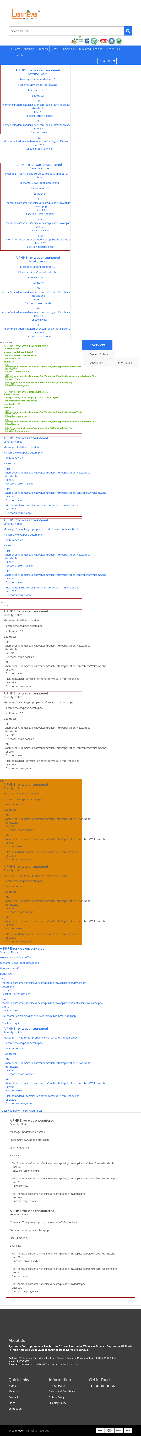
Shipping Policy (57, 1402)
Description (96, 362)
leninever (18, 1430)
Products (43, 49)
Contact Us (16, 55)
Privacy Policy (68, 49)
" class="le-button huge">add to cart (41, 1069)
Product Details (98, 354)
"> (38, 250)
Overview (97, 345)
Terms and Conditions (91, 49)
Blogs (54, 49)
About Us (29, 49)
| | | (107, 61)
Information (125, 362)
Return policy (114, 49)
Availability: (6, 342)
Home (16, 49)
